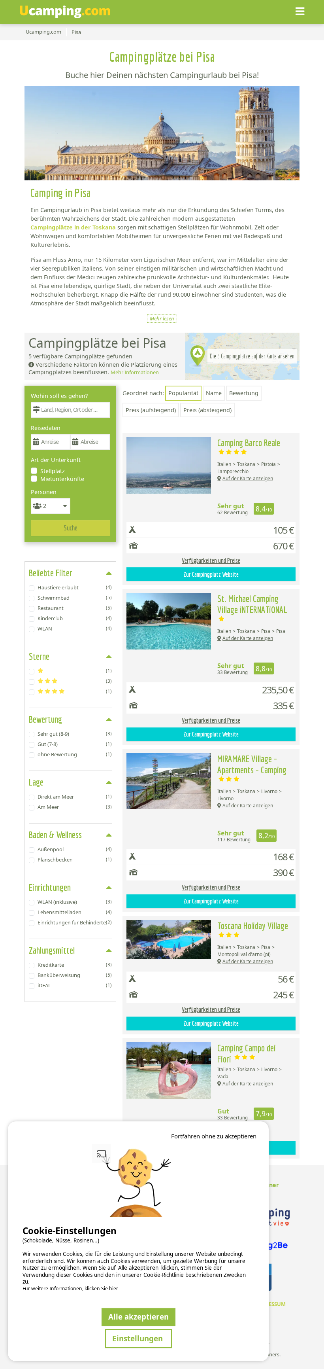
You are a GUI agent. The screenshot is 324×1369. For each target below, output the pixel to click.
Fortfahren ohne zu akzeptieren (213, 1136)
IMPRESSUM (270, 1304)
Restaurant (75, 608)
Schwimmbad (75, 597)
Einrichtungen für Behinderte (75, 922)
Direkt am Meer (75, 796)
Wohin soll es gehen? (59, 396)
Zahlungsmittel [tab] (52, 950)
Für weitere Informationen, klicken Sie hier (70, 1289)
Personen (44, 492)
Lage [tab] (36, 782)
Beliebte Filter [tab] (50, 572)
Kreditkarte (75, 964)
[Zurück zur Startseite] (65, 12)
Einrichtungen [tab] (50, 887)
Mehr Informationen (135, 372)
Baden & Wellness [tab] (55, 834)
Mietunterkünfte (62, 479)
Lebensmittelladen (75, 912)
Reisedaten (45, 428)
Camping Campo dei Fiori (246, 1053)
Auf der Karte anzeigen (247, 478)
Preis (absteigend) (207, 410)
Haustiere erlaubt (75, 587)
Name (214, 393)
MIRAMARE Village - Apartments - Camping (251, 764)
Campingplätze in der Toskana (73, 227)
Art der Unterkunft (56, 460)
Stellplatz (52, 471)
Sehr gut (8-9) (75, 733)
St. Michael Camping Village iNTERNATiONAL (252, 604)
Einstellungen (138, 1338)
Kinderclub (75, 618)
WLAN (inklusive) (75, 901)
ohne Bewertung (75, 754)
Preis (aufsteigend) (151, 410)
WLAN (75, 628)
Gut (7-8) (75, 744)
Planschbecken (75, 859)
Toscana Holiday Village (252, 925)
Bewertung (243, 393)
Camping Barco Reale (248, 442)
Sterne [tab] (39, 656)
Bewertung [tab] (45, 719)
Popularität (183, 393)
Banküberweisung (75, 975)
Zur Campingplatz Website (211, 574)
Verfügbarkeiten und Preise (211, 560)
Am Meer (75, 806)
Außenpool (75, 849)
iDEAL (75, 985)
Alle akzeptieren (138, 1317)
